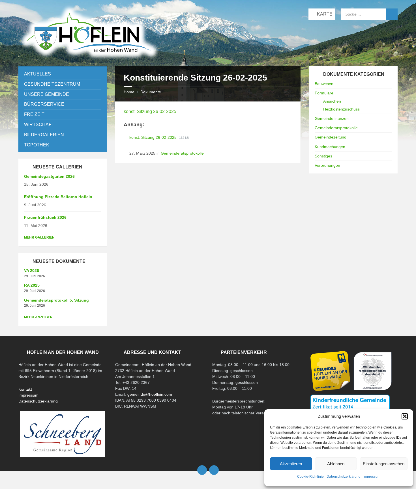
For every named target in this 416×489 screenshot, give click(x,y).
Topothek (36, 144)
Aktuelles (37, 74)
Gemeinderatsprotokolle (182, 153)
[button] (405, 416)
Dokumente (150, 92)
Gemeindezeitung (330, 137)
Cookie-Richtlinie (310, 477)
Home (129, 92)
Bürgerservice (44, 104)
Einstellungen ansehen (383, 463)
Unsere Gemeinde (46, 94)
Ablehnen (335, 463)
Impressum (371, 477)
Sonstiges (323, 156)
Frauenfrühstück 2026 (45, 217)
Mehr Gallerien (39, 237)
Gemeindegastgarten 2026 (49, 176)
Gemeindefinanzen (332, 118)
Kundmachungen (330, 146)
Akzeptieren (291, 463)
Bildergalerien (44, 134)
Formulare (324, 93)
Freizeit (34, 114)
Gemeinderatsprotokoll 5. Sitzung (56, 300)
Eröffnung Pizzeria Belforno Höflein (58, 196)
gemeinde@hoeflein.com (149, 394)
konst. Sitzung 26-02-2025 (150, 111)
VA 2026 (31, 270)
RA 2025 (32, 285)
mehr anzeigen (38, 317)
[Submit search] (392, 14)
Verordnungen (327, 165)
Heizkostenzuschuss (341, 109)
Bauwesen (324, 83)
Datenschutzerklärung (344, 477)
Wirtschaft (39, 124)
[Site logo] (89, 59)
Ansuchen (332, 101)
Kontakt (25, 389)
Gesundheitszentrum (52, 84)
